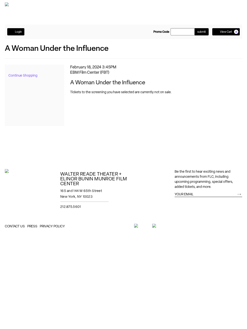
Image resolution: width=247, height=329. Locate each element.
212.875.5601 (70, 206)
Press (32, 226)
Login (18, 32)
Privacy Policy (52, 226)
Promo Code (161, 31)
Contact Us (15, 226)
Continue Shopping (22, 75)
